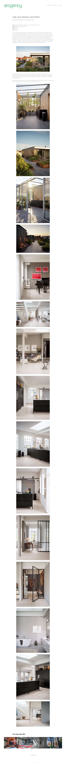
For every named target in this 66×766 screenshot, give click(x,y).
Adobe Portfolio (35, 762)
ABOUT (60, 5)
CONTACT (55, 5)
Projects (49, 5)
